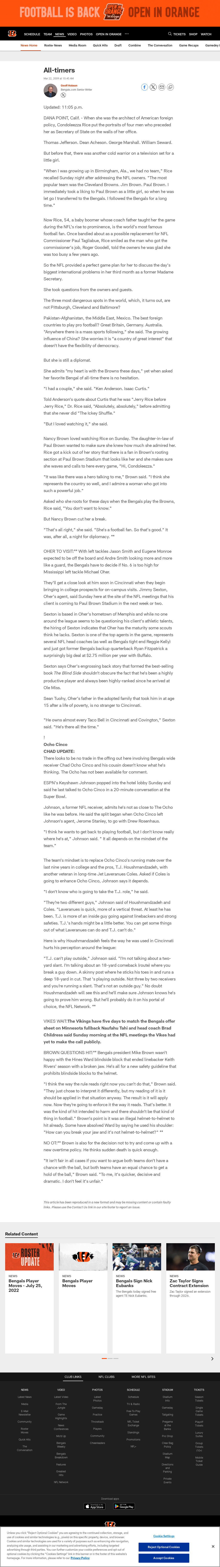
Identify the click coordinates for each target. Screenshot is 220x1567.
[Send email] (161, 89)
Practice (97, 1414)
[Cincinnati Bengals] (110, 1526)
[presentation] (213, 1359)
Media (24, 1403)
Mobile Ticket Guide (199, 1461)
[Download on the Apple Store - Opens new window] (94, 1506)
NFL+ (133, 1446)
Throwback (97, 1421)
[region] (110, 1547)
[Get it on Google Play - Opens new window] (124, 1508)
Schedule (133, 1396)
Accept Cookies (163, 1558)
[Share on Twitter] (153, 89)
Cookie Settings (163, 1536)
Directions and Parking (167, 1468)
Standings (133, 1432)
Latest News (25, 1396)
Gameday (97, 1407)
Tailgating (167, 1414)
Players (97, 1428)
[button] (104, 1358)
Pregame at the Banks (167, 1425)
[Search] (170, 34)
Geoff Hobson (69, 85)
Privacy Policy (80, 1558)
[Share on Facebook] (144, 89)
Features (61, 1464)
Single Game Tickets (199, 1411)
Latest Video (61, 1396)
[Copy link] (170, 87)
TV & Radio (133, 1403)
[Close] (213, 1546)
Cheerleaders (97, 1442)
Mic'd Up (61, 1435)
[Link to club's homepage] (12, 33)
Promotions (133, 1439)
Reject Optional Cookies (164, 1547)
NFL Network (61, 1482)
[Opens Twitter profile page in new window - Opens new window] (63, 95)
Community (25, 1421)
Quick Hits (25, 1439)
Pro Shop (167, 1435)
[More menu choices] (126, 34)
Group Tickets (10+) (199, 1447)
